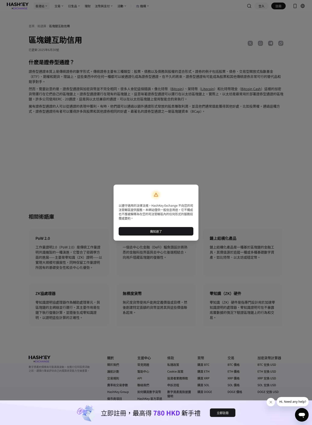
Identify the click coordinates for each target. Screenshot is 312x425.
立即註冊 (223, 413)
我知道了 (156, 231)
